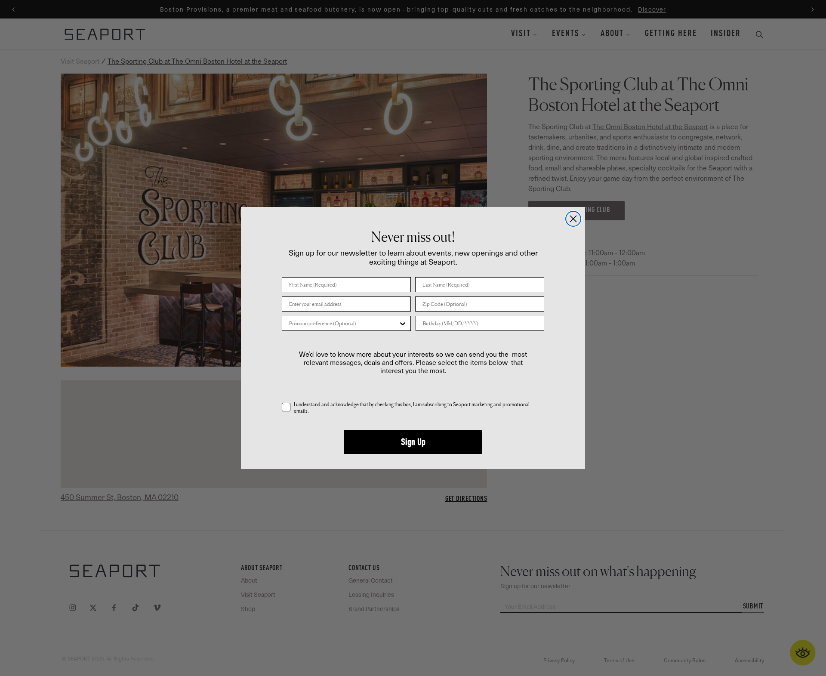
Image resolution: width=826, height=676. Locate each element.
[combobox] (343, 323)
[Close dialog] (573, 218)
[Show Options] (402, 323)
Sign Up (413, 442)
